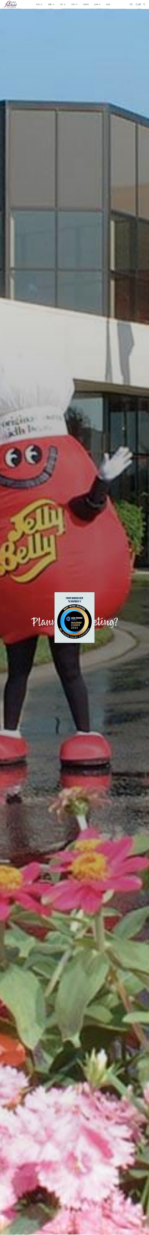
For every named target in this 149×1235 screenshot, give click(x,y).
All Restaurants (43, 6)
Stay (73, 4)
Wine (50, 4)
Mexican (40, 3)
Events (86, 4)
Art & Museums (48, 3)
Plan (96, 4)
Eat (61, 4)
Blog (108, 4)
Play (38, 4)
